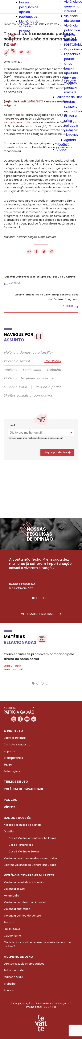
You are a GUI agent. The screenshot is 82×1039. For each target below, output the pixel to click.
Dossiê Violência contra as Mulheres (32, 838)
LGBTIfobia (52, 361)
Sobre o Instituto (15, 738)
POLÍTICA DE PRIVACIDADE (24, 789)
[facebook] (12, 40)
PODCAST (11, 800)
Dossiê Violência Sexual (24, 851)
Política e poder (48, 387)
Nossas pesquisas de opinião (28, 7)
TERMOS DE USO (16, 781)
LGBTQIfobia (12, 929)
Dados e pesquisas (22, 584)
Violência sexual (17, 361)
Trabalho (71, 135)
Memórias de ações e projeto (29, 26)
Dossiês (9, 831)
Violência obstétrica (17, 909)
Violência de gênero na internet (29, 378)
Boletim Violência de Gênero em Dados (30, 865)
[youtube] (13, 45)
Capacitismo (12, 936)
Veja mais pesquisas (37, 614)
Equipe (8, 764)
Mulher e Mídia (15, 387)
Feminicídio (32, 370)
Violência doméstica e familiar (28, 352)
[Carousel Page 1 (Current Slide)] (33, 598)
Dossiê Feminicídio (21, 845)
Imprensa (10, 751)
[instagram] (12, 36)
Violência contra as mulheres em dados (30, 858)
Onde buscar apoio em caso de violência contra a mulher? (71, 77)
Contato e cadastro (17, 744)
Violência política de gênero (72, 30)
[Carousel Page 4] (47, 598)
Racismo (70, 40)
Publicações (28, 16)
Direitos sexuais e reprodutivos (28, 395)
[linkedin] (12, 50)
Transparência (13, 758)
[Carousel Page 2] (37, 598)
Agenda (70, 140)
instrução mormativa (18, 122)
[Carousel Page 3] (42, 598)
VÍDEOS (9, 807)
